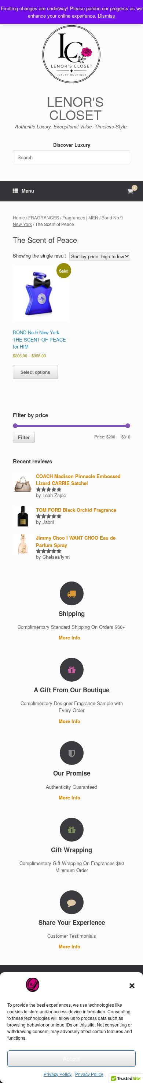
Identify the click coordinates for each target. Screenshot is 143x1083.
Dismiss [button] (106, 15)
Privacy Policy (58, 1074)
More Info (70, 637)
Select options (35, 372)
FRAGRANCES (43, 217)
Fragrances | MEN (80, 217)
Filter (24, 437)
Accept (71, 1058)
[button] (132, 985)
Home (19, 217)
